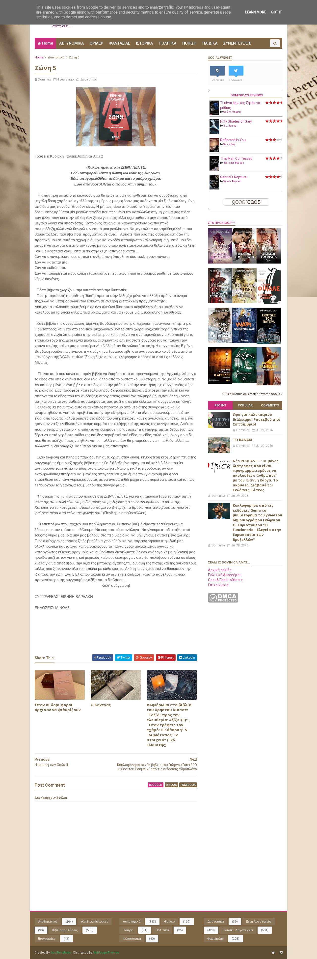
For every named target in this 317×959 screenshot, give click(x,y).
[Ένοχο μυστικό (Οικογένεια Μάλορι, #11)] (244, 302)
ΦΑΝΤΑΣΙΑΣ (119, 43)
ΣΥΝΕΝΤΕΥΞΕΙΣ (237, 43)
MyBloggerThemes (106, 952)
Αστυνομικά (131, 921)
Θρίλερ (169, 921)
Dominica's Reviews (247, 95)
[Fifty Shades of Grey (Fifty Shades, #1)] (214, 132)
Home (47, 43)
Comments (270, 405)
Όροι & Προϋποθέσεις (225, 580)
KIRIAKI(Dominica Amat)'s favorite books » (252, 394)
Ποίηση (128, 930)
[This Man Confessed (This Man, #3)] (214, 170)
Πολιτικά (162, 930)
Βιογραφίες (46, 938)
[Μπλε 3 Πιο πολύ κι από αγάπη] (244, 382)
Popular (245, 405)
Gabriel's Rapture (233, 177)
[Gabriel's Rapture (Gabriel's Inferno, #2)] (214, 188)
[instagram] (281, 953)
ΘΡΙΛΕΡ (96, 43)
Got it (276, 12)
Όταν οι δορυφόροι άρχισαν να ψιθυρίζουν (58, 707)
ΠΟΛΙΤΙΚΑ (167, 43)
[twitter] (273, 953)
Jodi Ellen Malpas (233, 162)
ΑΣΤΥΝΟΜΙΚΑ (71, 43)
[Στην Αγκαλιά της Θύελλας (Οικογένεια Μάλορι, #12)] (220, 342)
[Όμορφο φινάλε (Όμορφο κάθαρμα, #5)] (269, 303)
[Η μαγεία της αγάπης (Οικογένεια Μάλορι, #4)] (220, 262)
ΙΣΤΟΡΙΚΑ (144, 43)
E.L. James (229, 125)
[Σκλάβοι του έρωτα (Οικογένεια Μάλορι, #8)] (269, 262)
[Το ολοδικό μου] (269, 384)
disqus (171, 785)
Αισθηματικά (47, 921)
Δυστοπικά (56, 57)
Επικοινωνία (218, 585)
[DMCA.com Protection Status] (223, 601)
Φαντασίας (215, 938)
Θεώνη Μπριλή (232, 111)
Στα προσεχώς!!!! (221, 223)
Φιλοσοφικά (132, 938)
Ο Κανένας (101, 704)
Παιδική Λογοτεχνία (238, 930)
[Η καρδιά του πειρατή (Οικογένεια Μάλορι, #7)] (244, 262)
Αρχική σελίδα (220, 570)
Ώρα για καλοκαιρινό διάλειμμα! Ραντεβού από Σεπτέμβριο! (256, 419)
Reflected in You (233, 140)
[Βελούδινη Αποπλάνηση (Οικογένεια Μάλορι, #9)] (220, 302)
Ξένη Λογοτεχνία (258, 921)
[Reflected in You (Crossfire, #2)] (214, 151)
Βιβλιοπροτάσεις (65, 930)
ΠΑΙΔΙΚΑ (209, 43)
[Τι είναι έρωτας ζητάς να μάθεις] (214, 114)
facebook (188, 785)
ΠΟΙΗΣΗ (189, 43)
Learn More (255, 12)
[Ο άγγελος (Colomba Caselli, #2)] (220, 382)
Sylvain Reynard (232, 181)
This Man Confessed (236, 158)
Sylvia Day (229, 144)
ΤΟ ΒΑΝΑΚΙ (242, 439)
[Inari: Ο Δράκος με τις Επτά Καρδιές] (244, 342)
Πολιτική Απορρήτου (224, 575)
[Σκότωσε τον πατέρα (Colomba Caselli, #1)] (269, 343)
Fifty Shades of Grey (236, 121)
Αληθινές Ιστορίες (94, 921)
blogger (155, 785)
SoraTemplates (61, 952)
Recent (220, 405)
